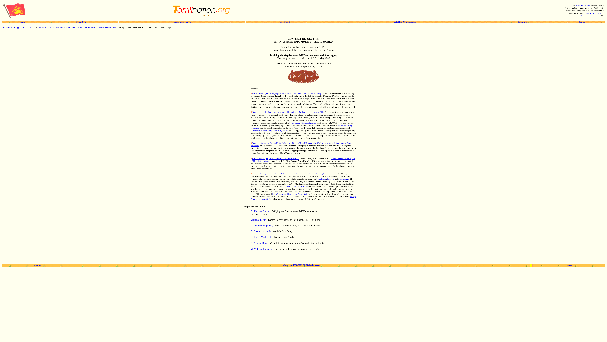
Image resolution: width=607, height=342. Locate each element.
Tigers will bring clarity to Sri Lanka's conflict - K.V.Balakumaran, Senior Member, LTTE (290, 174)
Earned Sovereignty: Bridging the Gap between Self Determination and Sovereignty (288, 93)
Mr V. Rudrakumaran (261, 249)
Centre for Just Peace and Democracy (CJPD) (97, 27)
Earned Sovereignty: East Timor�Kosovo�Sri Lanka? (275, 158)
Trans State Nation (182, 22)
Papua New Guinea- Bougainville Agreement (270, 130)
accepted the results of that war (294, 186)
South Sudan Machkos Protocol (302, 123)
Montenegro (343, 179)
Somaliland (321, 179)
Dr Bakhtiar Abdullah (261, 231)
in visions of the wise (593, 13)
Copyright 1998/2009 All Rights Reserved (301, 265)
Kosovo (330, 179)
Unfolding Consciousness (405, 22)
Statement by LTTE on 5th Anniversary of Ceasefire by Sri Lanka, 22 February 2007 (288, 112)
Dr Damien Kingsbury (262, 225)
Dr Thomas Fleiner (260, 211)
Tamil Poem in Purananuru (579, 16)
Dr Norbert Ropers (260, 243)
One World (284, 22)
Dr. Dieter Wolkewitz (261, 237)
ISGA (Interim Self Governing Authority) (289, 194)
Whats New (81, 22)
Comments (522, 22)
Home (22, 22)
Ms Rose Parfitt (258, 219)
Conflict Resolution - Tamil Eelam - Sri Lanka (56, 27)
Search (582, 22)
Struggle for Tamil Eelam (24, 27)
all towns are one (582, 5)
